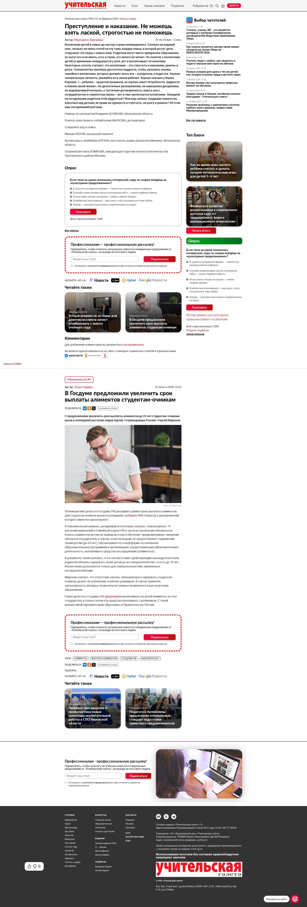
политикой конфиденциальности (103, 266)
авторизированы (133, 344)
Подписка (177, 5)
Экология (69, 835)
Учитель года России (104, 831)
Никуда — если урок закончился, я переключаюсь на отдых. (105, 204)
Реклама (130, 824)
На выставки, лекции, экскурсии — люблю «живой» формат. (105, 196)
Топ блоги (195, 135)
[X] (94, 408)
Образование (71, 820)
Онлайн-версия (102, 870)
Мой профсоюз (102, 851)
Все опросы (72, 230)
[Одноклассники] (89, 408)
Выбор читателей (210, 20)
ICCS (128, 833)
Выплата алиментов (104, 658)
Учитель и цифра (72, 862)
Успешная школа (103, 820)
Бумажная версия (103, 867)
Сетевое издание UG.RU (105, 843)
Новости (119, 5)
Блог (135, 5)
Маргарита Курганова (88, 39)
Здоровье (69, 858)
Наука (67, 824)
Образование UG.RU (78, 312)
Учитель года (71, 847)
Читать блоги (201, 230)
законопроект (150, 658)
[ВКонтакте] (85, 408)
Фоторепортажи (135, 837)
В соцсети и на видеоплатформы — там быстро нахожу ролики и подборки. (112, 188)
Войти (234, 5)
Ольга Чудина (83, 387)
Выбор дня (70, 839)
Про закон (69, 831)
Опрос (194, 241)
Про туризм (70, 843)
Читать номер (128, 18)
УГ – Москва (100, 847)
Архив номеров (154, 5)
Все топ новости (196, 120)
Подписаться (159, 259)
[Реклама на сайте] (295, 899)
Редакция (130, 820)
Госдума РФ (129, 658)
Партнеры (130, 828)
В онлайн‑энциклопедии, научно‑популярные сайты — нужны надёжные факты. (115, 192)
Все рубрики (70, 866)
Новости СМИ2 (12, 363)
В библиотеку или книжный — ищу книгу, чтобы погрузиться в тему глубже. (113, 200)
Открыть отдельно (197, 330)
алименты (80, 658)
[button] (74, 355)
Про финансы (71, 854)
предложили (113, 596)
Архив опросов (195, 334)
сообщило (130, 515)
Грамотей (69, 851)
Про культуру (71, 828)
